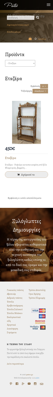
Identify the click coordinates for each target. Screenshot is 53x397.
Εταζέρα (10, 158)
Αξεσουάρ (11, 294)
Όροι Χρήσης (35, 294)
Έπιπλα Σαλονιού (15, 309)
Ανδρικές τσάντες (14, 298)
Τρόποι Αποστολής (37, 290)
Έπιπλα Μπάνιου (14, 313)
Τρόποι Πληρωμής (37, 298)
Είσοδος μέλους (13, 31)
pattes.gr (29, 374)
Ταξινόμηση (26, 91)
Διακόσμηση (12, 328)
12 (43, 86)
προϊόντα (40, 39)
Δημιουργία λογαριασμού (18, 24)
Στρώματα (12, 332)
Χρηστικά (11, 324)
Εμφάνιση (35, 86)
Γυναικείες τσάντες (15, 290)
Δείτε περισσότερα (15, 363)
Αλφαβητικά (39, 91)
